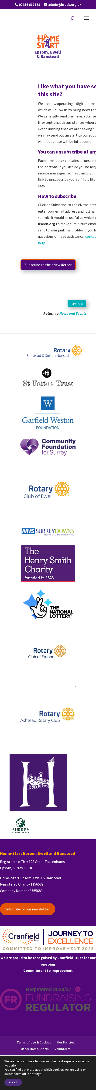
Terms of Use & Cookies (34, 1042)
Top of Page (76, 303)
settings (35, 1074)
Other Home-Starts (35, 1049)
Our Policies (65, 1042)
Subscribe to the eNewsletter (48, 264)
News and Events (72, 313)
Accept (13, 1082)
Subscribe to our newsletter (27, 909)
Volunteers (62, 1049)
